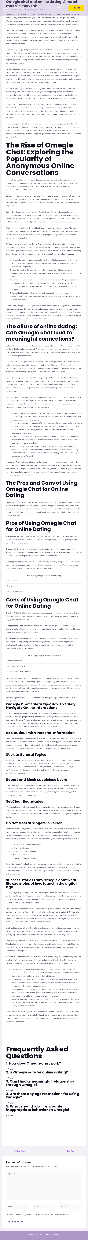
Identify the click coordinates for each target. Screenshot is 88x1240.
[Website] (71, 1207)
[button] (59, 8)
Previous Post (18, 1151)
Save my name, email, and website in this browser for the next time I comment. (39, 1215)
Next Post (72, 1151)
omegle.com (11, 701)
